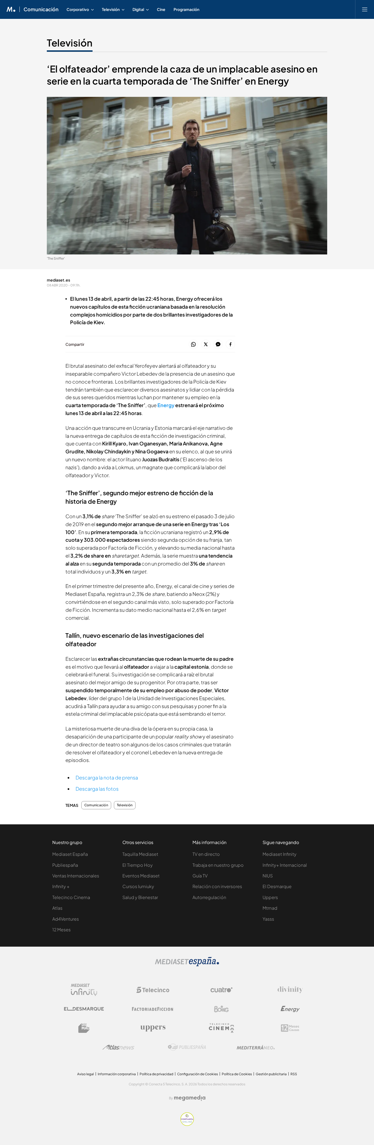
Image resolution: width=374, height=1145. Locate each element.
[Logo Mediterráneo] (256, 1047)
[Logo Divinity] (290, 990)
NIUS (268, 876)
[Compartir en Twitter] (206, 345)
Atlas (57, 908)
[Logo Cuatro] (221, 990)
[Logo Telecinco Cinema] (221, 1028)
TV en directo (206, 854)
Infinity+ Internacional (285, 865)
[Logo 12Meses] (290, 1028)
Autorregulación (209, 897)
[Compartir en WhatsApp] (193, 345)
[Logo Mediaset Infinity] (84, 990)
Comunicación (41, 9)
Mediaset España (70, 854)
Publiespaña (65, 865)
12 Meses (61, 929)
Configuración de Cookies (197, 1074)
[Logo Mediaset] (187, 964)
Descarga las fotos (97, 788)
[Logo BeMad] (84, 1028)
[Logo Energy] (290, 1009)
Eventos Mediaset (141, 876)
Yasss (268, 919)
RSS (293, 1074)
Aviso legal (85, 1074)
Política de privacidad (156, 1074)
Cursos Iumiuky (138, 886)
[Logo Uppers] (153, 1028)
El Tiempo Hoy (137, 865)
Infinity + (61, 886)
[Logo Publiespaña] (187, 1047)
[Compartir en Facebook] (230, 345)
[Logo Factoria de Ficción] (153, 1009)
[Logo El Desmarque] (84, 1009)
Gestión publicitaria (271, 1074)
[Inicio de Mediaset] (11, 9)
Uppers (270, 897)
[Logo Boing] (221, 1009)
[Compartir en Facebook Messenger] (218, 345)
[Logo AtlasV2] (118, 1047)
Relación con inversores (217, 886)
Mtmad (270, 908)
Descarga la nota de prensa (107, 777)
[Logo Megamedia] (189, 1098)
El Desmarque (277, 886)
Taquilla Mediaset (140, 854)
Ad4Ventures (65, 919)
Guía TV (200, 876)
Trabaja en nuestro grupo (218, 865)
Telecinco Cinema (71, 897)
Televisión (70, 43)
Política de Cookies (237, 1074)
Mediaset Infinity (280, 854)
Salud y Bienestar (140, 897)
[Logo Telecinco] (152, 990)
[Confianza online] (187, 1124)
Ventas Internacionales (75, 876)
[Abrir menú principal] (364, 9)
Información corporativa (117, 1074)
